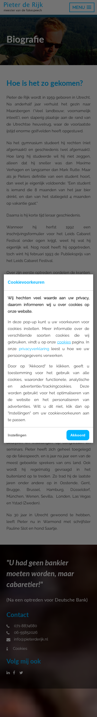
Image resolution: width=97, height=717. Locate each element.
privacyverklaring (34, 348)
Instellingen (17, 435)
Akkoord (77, 435)
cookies (64, 342)
